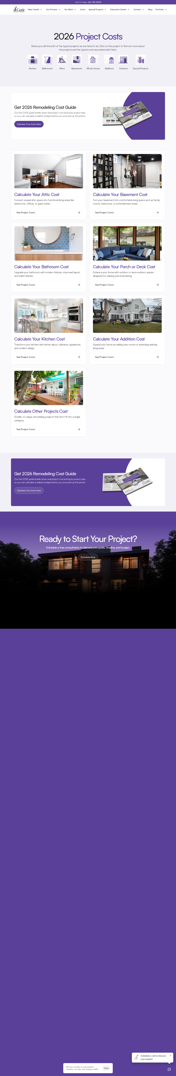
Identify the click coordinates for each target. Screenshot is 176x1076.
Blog (150, 9)
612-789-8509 (94, 2)
